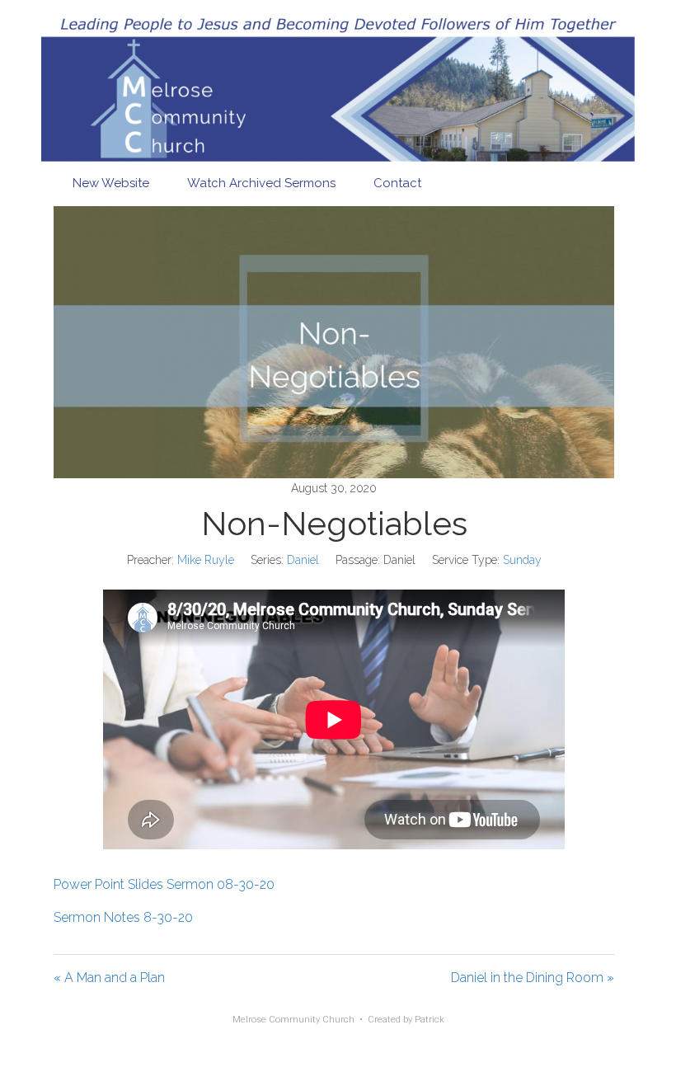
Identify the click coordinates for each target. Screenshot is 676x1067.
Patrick (429, 1019)
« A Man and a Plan (109, 977)
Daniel (303, 559)
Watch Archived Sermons (261, 183)
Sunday (522, 559)
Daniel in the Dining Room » (532, 977)
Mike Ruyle (205, 559)
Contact (397, 183)
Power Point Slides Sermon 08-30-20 (164, 884)
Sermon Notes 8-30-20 (123, 917)
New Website (111, 183)
